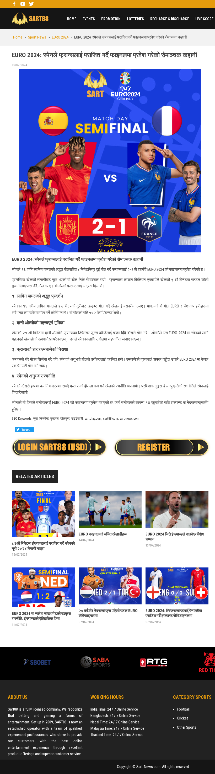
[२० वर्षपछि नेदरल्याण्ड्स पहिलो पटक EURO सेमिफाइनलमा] (110, 585)
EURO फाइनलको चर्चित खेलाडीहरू (103, 534)
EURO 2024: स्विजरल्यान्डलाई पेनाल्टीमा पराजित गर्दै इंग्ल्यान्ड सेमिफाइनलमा (174, 613)
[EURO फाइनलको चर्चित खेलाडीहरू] (110, 509)
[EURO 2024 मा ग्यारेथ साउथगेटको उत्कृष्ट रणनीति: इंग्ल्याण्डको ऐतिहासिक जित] (43, 587)
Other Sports (186, 727)
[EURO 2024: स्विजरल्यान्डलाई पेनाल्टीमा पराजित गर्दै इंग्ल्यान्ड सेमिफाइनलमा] (177, 585)
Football (183, 709)
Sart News (30, 18)
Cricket (182, 718)
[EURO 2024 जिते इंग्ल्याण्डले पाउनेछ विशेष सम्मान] (177, 509)
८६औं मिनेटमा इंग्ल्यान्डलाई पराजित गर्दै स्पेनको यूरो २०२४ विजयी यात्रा (43, 546)
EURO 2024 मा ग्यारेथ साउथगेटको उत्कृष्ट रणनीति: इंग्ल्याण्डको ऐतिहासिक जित (41, 616)
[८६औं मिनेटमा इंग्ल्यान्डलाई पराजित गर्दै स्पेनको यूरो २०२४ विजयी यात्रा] (43, 514)
